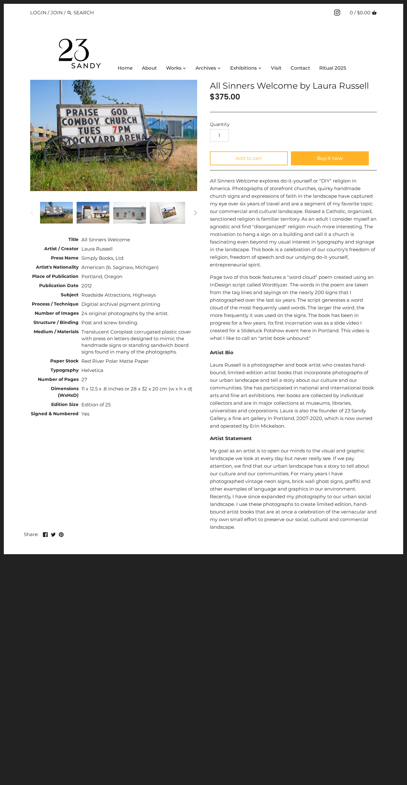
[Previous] (32, 213)
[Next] (195, 213)
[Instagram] (337, 12)
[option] (56, 213)
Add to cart (249, 158)
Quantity (220, 124)
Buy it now (329, 158)
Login (38, 13)
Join (57, 13)
